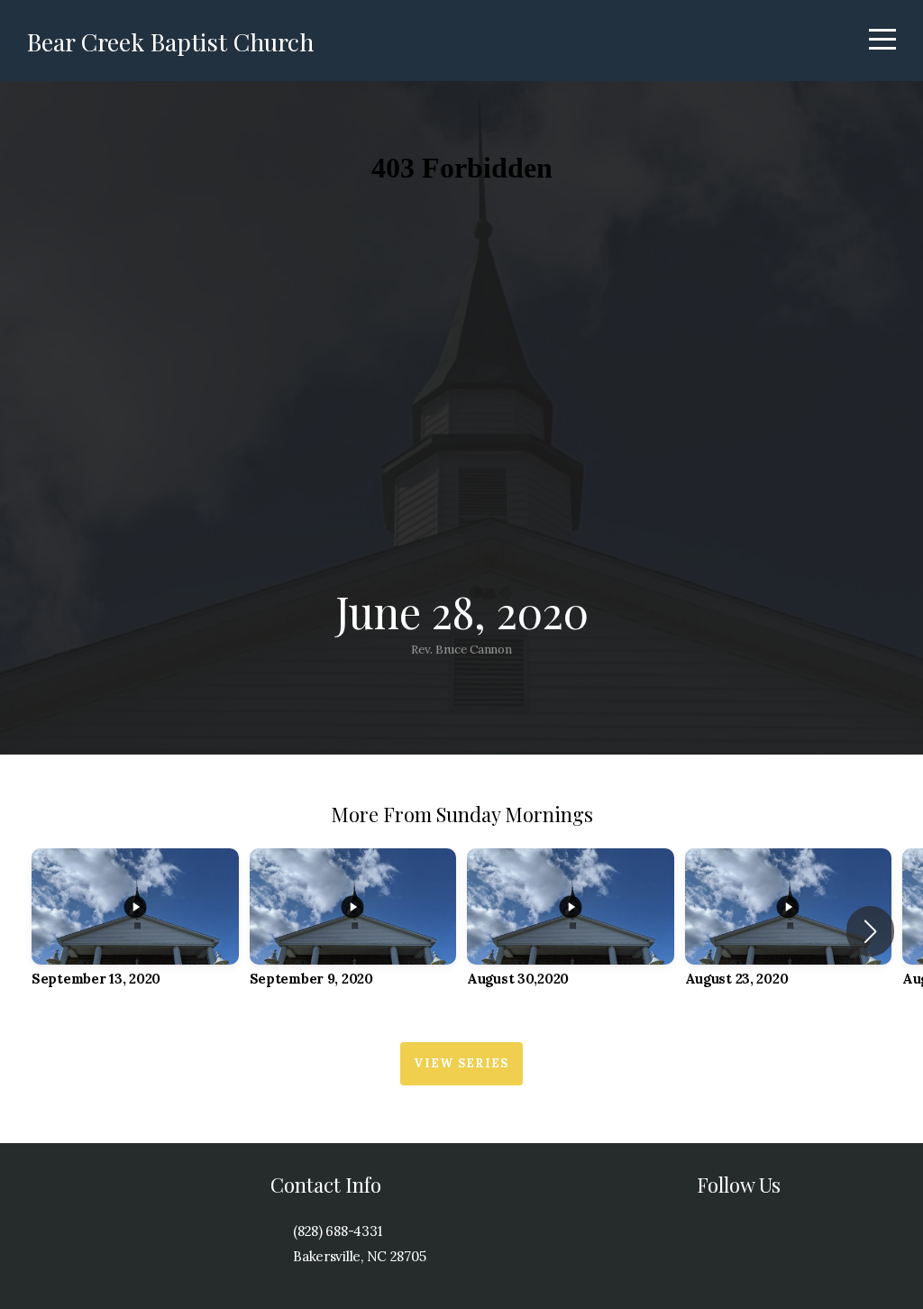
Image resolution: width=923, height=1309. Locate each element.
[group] (135, 931)
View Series (461, 1063)
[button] (870, 931)
